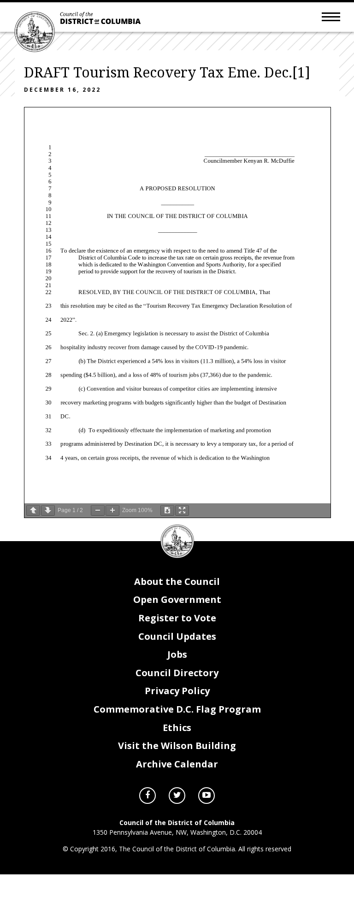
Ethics (177, 727)
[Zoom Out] (98, 510)
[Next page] (48, 510)
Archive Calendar (177, 764)
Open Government (177, 599)
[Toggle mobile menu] (331, 16)
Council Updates (177, 636)
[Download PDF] (167, 510)
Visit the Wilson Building (177, 745)
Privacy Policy (177, 690)
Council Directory (177, 672)
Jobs (177, 654)
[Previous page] (33, 510)
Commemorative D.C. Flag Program (177, 709)
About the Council (177, 581)
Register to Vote (177, 618)
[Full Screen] (182, 510)
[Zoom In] (112, 510)
